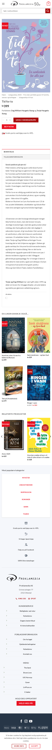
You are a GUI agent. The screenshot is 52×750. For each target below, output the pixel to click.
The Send (27, 668)
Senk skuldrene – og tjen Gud (38, 355)
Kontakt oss (27, 654)
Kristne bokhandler (27, 626)
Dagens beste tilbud (27, 621)
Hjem (4, 95)
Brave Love (27, 673)
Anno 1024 (6, 454)
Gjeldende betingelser (27, 644)
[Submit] (47, 11)
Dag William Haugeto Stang (22, 110)
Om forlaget (27, 639)
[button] (3, 4)
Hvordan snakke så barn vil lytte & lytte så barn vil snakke (38, 456)
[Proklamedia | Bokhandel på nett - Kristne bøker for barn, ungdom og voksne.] (26, 4)
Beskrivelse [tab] (9, 152)
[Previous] (1, 441)
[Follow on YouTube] (30, 721)
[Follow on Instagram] (26, 721)
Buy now (9, 127)
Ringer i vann (32, 403)
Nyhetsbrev (27, 616)
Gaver (27, 682)
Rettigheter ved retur (27, 611)
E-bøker (27, 692)
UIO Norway (27, 677)
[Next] (50, 441)
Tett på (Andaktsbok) (9, 399)
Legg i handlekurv (26, 120)
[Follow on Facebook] (21, 721)
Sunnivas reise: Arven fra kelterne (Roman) (11, 356)
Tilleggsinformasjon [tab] (13, 157)
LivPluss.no (27, 687)
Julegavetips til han (26, 97)
